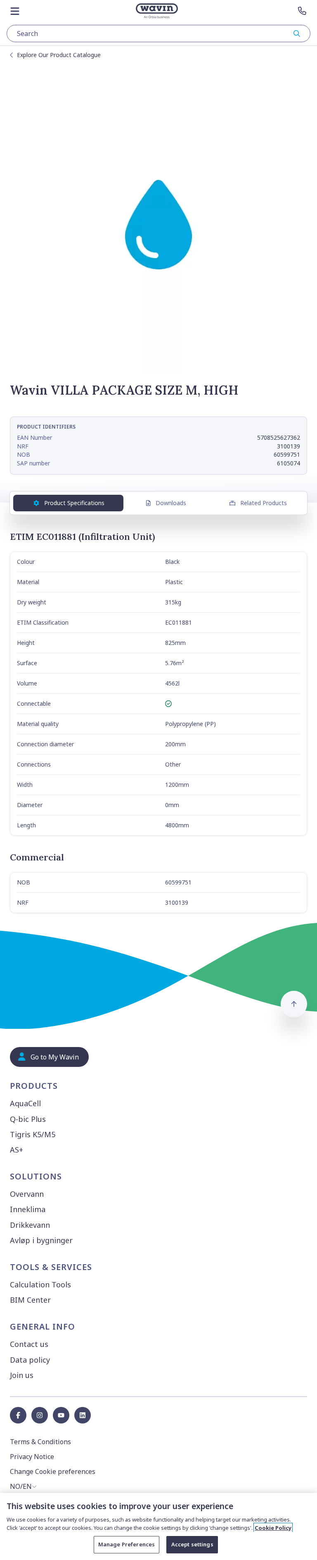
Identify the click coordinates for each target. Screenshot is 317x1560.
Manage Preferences (126, 1544)
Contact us (29, 1344)
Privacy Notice (32, 1456)
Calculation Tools (40, 1284)
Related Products (263, 503)
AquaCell (25, 1103)
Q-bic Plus (28, 1119)
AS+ (16, 1150)
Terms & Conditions (40, 1441)
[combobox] (158, 33)
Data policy (30, 1360)
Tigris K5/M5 (32, 1134)
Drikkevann (30, 1225)
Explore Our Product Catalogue (59, 55)
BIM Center (30, 1300)
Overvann (27, 1194)
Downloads (171, 503)
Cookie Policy (273, 1527)
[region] (158, 1526)
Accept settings (192, 1544)
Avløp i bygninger (41, 1240)
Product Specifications (74, 503)
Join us (21, 1375)
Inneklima (27, 1209)
